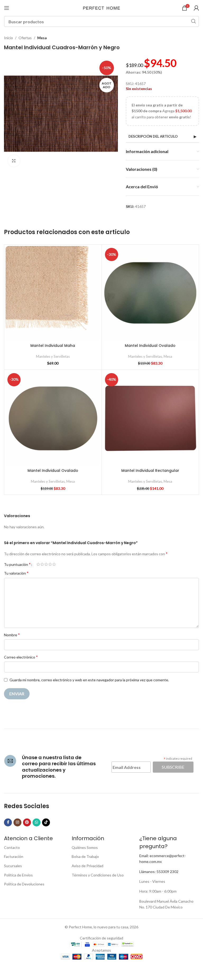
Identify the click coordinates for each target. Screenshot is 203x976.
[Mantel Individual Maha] (53, 293)
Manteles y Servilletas (53, 356)
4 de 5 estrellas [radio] (50, 564)
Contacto (12, 847)
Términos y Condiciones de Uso (98, 875)
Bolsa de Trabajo (85, 856)
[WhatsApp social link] (36, 822)
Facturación (13, 856)
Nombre (12, 634)
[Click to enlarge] (14, 161)
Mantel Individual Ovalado (150, 345)
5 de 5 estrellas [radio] (54, 564)
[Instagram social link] (17, 822)
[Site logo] (101, 7)
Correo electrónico (21, 656)
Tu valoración (16, 572)
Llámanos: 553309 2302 (158, 871)
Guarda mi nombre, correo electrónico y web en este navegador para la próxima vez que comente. (89, 680)
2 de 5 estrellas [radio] (42, 564)
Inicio (8, 37)
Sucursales (13, 865)
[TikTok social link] (46, 822)
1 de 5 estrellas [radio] (38, 564)
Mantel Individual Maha (52, 345)
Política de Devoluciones (24, 884)
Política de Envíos (18, 875)
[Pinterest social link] (27, 822)
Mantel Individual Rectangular (150, 470)
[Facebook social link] (8, 822)
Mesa (42, 37)
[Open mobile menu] (6, 8)
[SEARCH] (193, 21)
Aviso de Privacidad (87, 865)
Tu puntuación (17, 564)
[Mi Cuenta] (196, 8)
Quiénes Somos (85, 847)
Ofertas (25, 37)
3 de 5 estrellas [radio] (46, 564)
